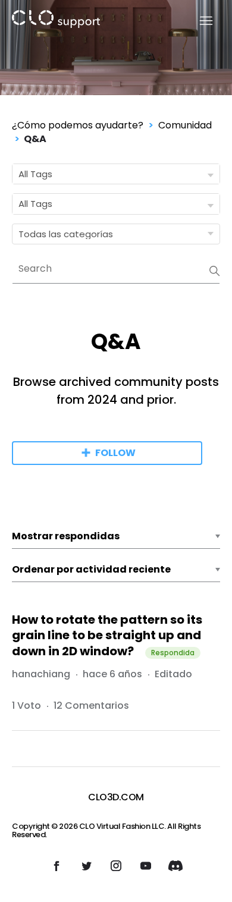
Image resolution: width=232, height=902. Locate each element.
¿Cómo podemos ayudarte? (77, 125)
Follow (115, 453)
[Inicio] (56, 21)
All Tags (35, 174)
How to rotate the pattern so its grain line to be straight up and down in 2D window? (107, 635)
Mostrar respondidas (66, 536)
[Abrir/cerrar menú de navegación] (199, 21)
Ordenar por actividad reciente (91, 569)
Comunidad (185, 125)
